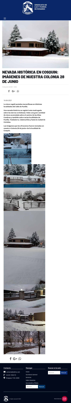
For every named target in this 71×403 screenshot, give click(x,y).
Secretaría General (31, 375)
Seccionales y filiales (32, 383)
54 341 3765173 (11, 375)
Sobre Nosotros (30, 380)
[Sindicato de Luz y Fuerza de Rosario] (35, 8)
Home (27, 372)
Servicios (28, 377)
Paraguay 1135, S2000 (12, 378)
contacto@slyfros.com (13, 372)
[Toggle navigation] (4, 18)
